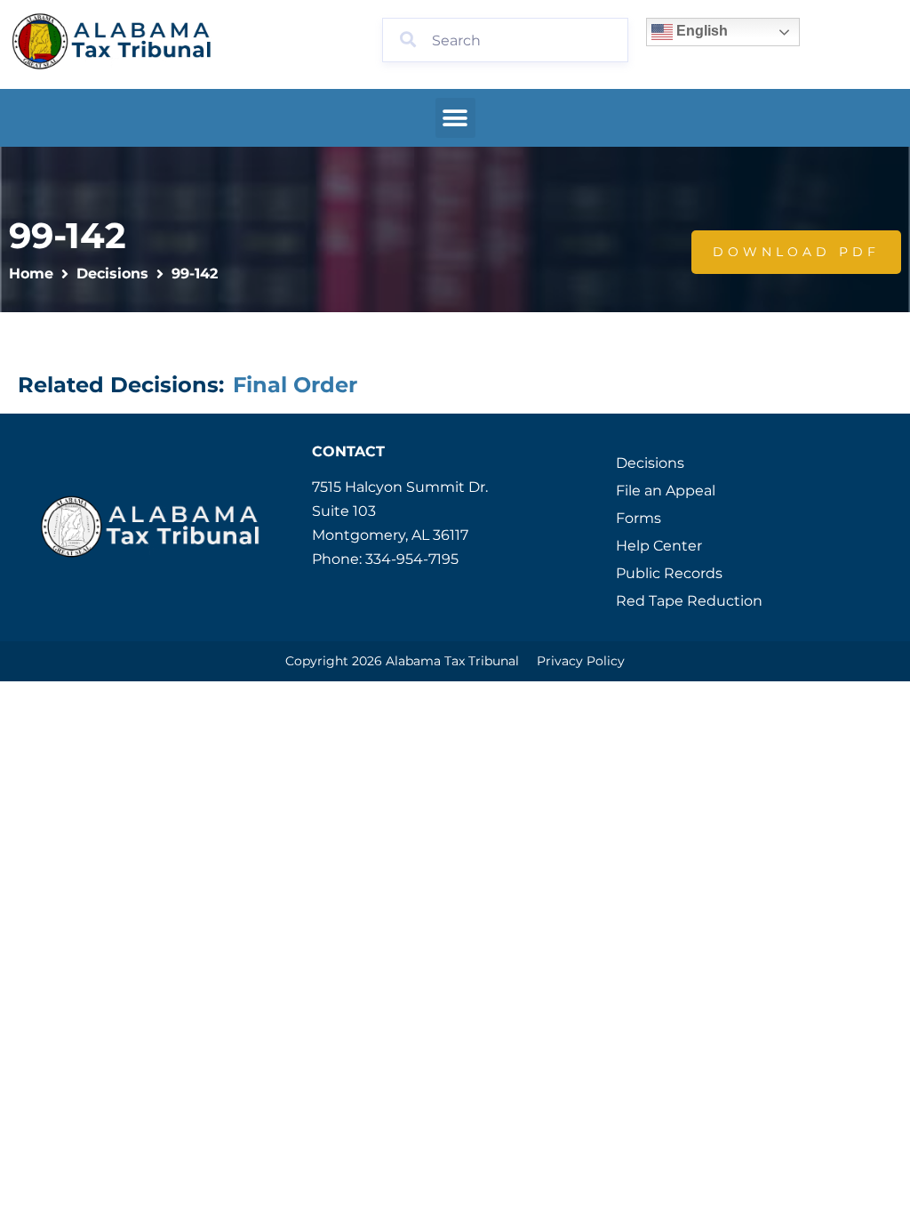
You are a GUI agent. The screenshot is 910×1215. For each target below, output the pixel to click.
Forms (638, 518)
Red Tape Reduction (689, 600)
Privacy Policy (581, 661)
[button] (455, 118)
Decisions (112, 273)
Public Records (669, 573)
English (700, 30)
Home (31, 273)
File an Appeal (665, 490)
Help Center (659, 545)
